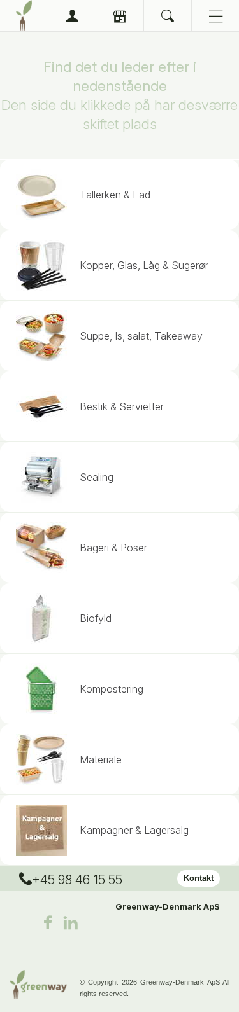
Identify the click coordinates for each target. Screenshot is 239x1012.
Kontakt (199, 878)
